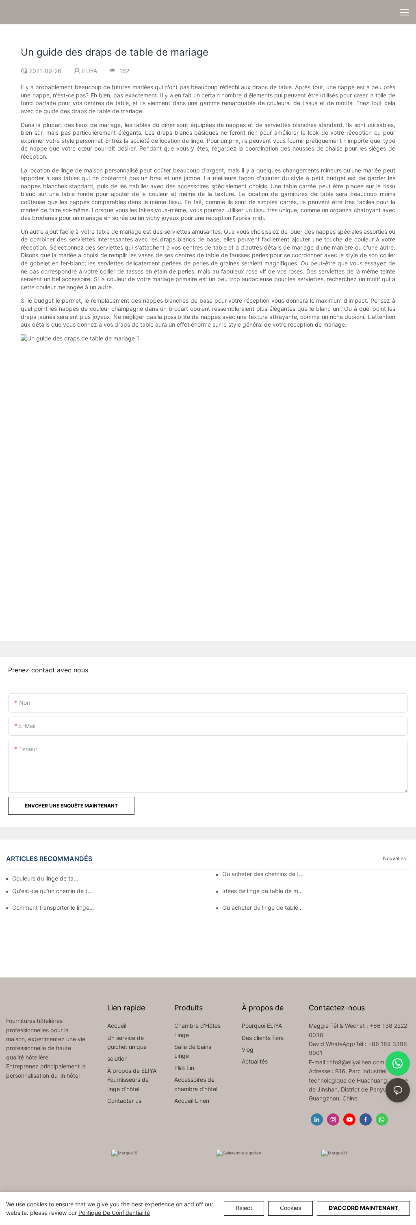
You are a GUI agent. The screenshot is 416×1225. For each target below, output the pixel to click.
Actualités (255, 1061)
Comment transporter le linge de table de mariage (53, 907)
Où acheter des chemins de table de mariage (263, 873)
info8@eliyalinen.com (356, 1062)
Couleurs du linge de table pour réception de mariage (46, 878)
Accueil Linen (191, 1100)
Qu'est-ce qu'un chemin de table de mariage (53, 890)
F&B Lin (184, 1067)
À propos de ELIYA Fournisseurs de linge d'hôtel (131, 1079)
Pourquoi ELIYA (262, 1025)
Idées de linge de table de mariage (263, 890)
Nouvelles (394, 858)
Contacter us (124, 1100)
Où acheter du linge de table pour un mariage (263, 907)
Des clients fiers (263, 1037)
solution (117, 1058)
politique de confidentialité (114, 1212)
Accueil (116, 1025)
